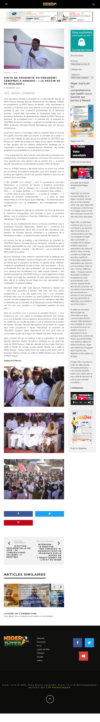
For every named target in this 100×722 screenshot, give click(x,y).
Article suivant (45, 541)
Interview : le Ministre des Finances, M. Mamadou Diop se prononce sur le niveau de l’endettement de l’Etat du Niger (49, 552)
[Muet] (89, 402)
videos (39, 660)
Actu (7, 93)
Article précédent (20, 542)
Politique (16, 93)
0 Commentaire (29, 93)
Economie (41, 642)
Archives (74, 61)
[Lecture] (74, 402)
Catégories (75, 75)
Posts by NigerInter (79, 448)
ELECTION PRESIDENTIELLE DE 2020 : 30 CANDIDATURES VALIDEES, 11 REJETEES (19, 551)
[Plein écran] (91, 402)
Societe (40, 657)
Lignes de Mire (43, 649)
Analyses (40, 638)
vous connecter (21, 616)
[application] (82, 398)
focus (39, 646)
